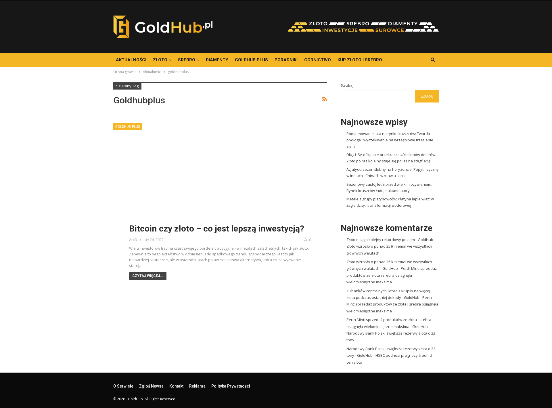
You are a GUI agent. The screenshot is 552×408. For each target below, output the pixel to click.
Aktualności (131, 59)
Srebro (186, 59)
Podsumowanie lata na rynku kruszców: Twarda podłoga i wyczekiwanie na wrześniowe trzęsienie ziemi (389, 140)
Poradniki (286, 59)
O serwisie (123, 386)
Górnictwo (317, 59)
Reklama (197, 386)
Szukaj (347, 85)
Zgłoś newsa (151, 386)
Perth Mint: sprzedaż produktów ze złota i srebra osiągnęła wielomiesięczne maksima (391, 275)
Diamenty (217, 59)
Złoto (160, 59)
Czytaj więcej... (147, 276)
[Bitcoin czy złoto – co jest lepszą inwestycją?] (220, 182)
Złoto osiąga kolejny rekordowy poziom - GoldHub (389, 239)
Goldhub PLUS (251, 59)
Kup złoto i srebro (360, 59)
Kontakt (176, 386)
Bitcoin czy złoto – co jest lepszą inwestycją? (216, 228)
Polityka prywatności (230, 386)
